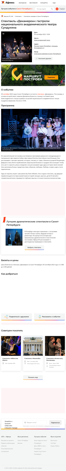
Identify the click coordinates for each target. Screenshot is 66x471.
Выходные (23, 3)
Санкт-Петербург (23, 440)
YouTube (53, 443)
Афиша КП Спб (8, 16)
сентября (6, 94)
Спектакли (18, 16)
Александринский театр (42, 40)
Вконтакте (54, 440)
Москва (20, 443)
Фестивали (33, 3)
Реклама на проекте (7, 440)
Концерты (44, 3)
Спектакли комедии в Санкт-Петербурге (36, 16)
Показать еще (33, 377)
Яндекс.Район (55, 446)
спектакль (40, 94)
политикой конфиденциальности (52, 426)
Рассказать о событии (62, 9)
